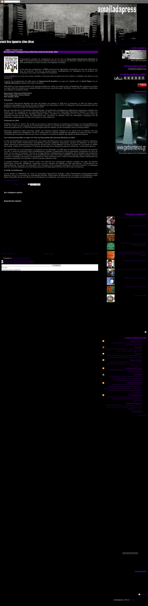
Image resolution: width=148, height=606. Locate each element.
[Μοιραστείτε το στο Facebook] (37, 184)
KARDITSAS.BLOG (135, 395)
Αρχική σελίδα (49, 253)
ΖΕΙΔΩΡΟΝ (138, 347)
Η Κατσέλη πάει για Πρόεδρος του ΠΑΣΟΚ (132, 269)
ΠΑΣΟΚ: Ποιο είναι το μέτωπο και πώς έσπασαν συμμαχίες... (133, 244)
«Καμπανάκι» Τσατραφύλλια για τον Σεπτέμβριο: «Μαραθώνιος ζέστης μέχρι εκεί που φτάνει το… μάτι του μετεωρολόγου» (124, 363)
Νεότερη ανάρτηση (8, 253)
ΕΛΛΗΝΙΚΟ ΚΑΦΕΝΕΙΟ (134, 403)
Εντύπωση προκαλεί (139, 234)
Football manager (140, 295)
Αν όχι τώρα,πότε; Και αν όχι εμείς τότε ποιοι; (131, 217)
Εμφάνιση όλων (142, 415)
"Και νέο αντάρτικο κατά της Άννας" (134, 260)
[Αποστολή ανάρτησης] (28, 184)
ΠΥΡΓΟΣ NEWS (136, 411)
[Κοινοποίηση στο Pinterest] (39, 184)
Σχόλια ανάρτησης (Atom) (21, 258)
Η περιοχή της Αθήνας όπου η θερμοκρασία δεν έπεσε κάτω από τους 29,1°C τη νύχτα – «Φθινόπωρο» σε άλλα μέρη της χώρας (123, 407)
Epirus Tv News (136, 341)
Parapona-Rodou (136, 360)
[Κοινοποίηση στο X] (35, 184)
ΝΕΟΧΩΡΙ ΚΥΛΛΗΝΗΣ (134, 383)
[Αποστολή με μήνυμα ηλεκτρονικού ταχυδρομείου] (31, 184)
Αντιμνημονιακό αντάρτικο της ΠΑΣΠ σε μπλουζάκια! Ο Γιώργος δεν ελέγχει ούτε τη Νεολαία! (132, 253)
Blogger (132, 600)
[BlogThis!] (33, 184)
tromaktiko (138, 354)
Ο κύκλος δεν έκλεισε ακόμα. (136, 226)
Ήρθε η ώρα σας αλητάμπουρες (135, 278)
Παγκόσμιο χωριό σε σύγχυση (136, 287)
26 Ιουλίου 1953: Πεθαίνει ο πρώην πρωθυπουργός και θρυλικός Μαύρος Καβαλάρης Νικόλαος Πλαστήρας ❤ (124, 399)
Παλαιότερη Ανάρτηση (90, 253)
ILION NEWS (137, 375)
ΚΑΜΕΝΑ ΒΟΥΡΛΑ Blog (133, 368)
